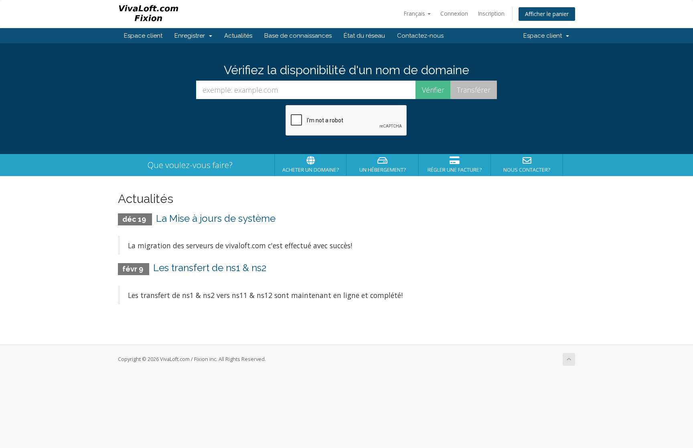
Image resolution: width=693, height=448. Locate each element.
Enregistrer (191, 35)
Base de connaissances (298, 35)
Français (415, 13)
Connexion (454, 13)
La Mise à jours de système (216, 218)
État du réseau (364, 35)
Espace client (143, 35)
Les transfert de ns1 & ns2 (209, 268)
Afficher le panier (547, 14)
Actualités (238, 35)
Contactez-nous (420, 35)
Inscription (491, 13)
